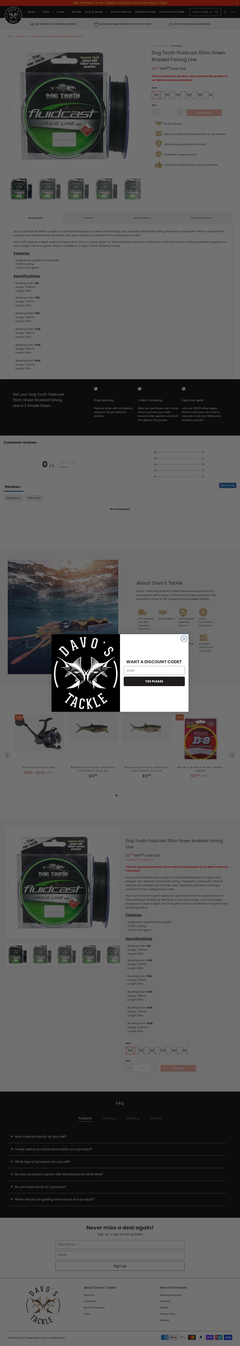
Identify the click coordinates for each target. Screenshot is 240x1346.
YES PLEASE (154, 681)
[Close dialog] (184, 639)
